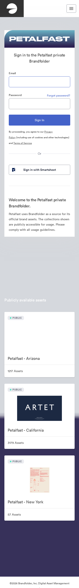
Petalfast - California (26, 430)
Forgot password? (58, 95)
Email (12, 73)
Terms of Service (22, 143)
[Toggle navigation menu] (71, 8)
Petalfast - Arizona (24, 358)
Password (15, 95)
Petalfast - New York (25, 501)
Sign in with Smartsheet (39, 170)
